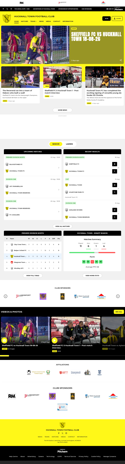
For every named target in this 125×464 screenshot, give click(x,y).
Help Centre (13, 456)
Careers (41, 456)
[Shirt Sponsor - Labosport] (62, 3)
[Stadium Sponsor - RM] (21, 3)
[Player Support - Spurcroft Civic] (43, 296)
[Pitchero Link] (119, 10)
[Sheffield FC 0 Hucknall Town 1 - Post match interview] (62, 77)
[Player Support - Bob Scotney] (62, 296)
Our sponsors (87, 9)
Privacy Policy (83, 456)
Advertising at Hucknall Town (44, 9)
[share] (121, 60)
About (22, 456)
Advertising (31, 456)
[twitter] (7, 9)
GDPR (59, 456)
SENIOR (55, 144)
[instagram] (11, 9)
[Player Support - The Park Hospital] (62, 407)
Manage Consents (109, 456)
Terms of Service (70, 456)
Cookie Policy (96, 456)
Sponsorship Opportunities (68, 9)
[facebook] (3, 9)
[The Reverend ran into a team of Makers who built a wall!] (20, 77)
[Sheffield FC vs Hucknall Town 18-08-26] (25, 330)
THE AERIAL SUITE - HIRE (22, 9)
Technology (50, 456)
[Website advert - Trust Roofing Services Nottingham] (103, 3)
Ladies (69, 144)
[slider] (4, 355)
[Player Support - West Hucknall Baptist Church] (82, 296)
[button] (16, 21)
